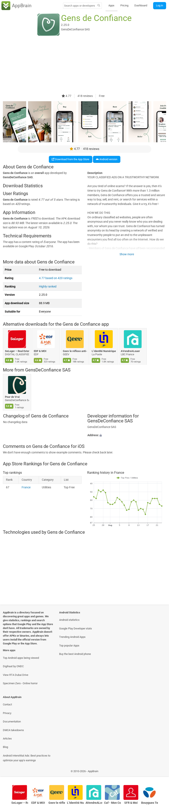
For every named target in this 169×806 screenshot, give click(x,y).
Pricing (124, 5)
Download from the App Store (71, 159)
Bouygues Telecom (149, 803)
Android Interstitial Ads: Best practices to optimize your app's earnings (26, 758)
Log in (159, 5)
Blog (5, 747)
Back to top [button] (160, 772)
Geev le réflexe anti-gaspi (75, 350)
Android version (108, 159)
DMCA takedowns (13, 730)
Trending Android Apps (72, 636)
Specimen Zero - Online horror (20, 683)
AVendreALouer (130, 350)
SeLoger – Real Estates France (17, 350)
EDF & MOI (40, 350)
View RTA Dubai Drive (15, 674)
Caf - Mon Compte (112, 803)
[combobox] (79, 5)
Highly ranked (47, 286)
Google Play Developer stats (75, 628)
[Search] (99, 6)
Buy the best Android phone (75, 653)
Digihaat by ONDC (13, 666)
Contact (7, 704)
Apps (111, 5)
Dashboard (140, 5)
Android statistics (69, 619)
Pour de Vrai (12, 396)
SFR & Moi (131, 803)
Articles (7, 738)
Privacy (7, 713)
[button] (126, 435)
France (26, 487)
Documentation (12, 721)
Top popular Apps (69, 645)
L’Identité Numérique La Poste (104, 350)
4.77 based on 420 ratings (55, 278)
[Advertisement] (84, 65)
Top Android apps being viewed (21, 657)
